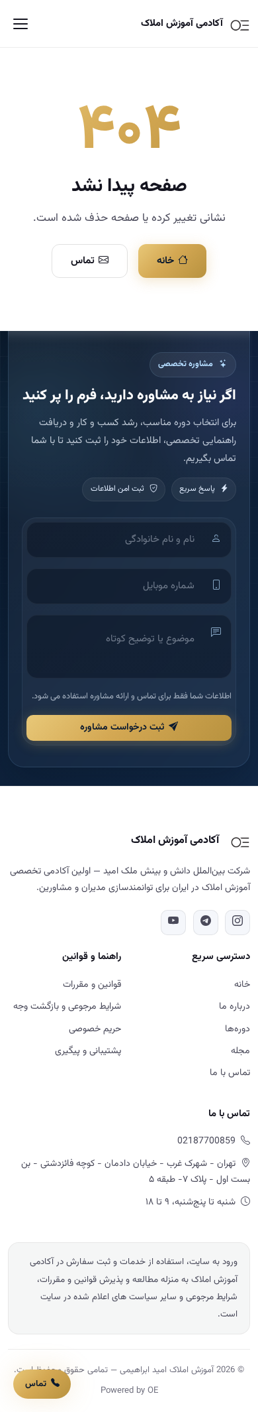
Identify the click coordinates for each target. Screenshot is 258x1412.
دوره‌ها (237, 1029)
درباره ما (234, 1006)
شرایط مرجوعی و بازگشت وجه (67, 1006)
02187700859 (206, 1141)
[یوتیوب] (173, 922)
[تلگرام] (205, 922)
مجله (240, 1051)
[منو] (20, 23)
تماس (83, 261)
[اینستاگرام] (237, 922)
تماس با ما (230, 1073)
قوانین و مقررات (92, 985)
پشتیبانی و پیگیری (88, 1051)
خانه (165, 261)
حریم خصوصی (95, 1029)
